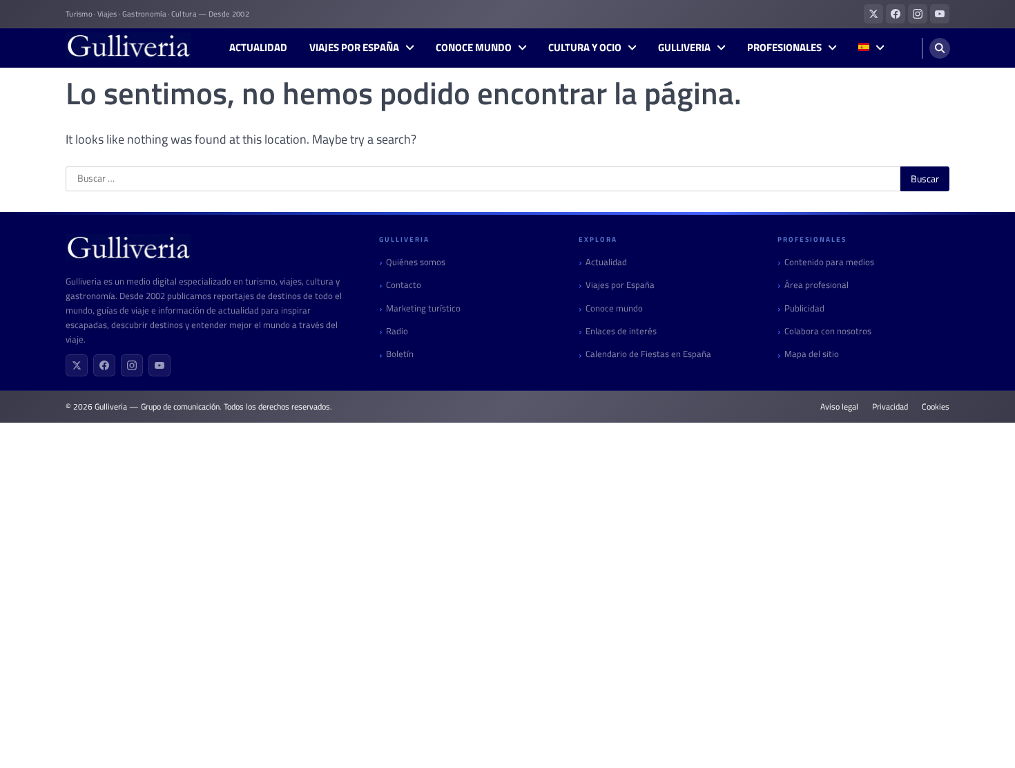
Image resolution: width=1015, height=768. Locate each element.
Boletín (400, 354)
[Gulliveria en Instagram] (917, 13)
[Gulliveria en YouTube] (939, 13)
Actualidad (258, 47)
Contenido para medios (829, 262)
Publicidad (804, 308)
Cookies (935, 407)
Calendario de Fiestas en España (648, 354)
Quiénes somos (415, 262)
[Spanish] (871, 48)
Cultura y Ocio (584, 47)
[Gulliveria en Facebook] (895, 13)
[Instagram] (132, 365)
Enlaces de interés (621, 331)
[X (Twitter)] (77, 365)
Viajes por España (354, 47)
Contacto (403, 284)
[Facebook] (104, 365)
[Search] (939, 48)
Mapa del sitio (811, 354)
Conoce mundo (474, 47)
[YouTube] (159, 365)
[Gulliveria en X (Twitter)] (873, 13)
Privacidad (890, 407)
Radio (397, 331)
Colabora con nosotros (827, 331)
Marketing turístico (423, 308)
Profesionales (784, 47)
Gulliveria (684, 47)
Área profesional (816, 284)
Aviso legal (839, 407)
